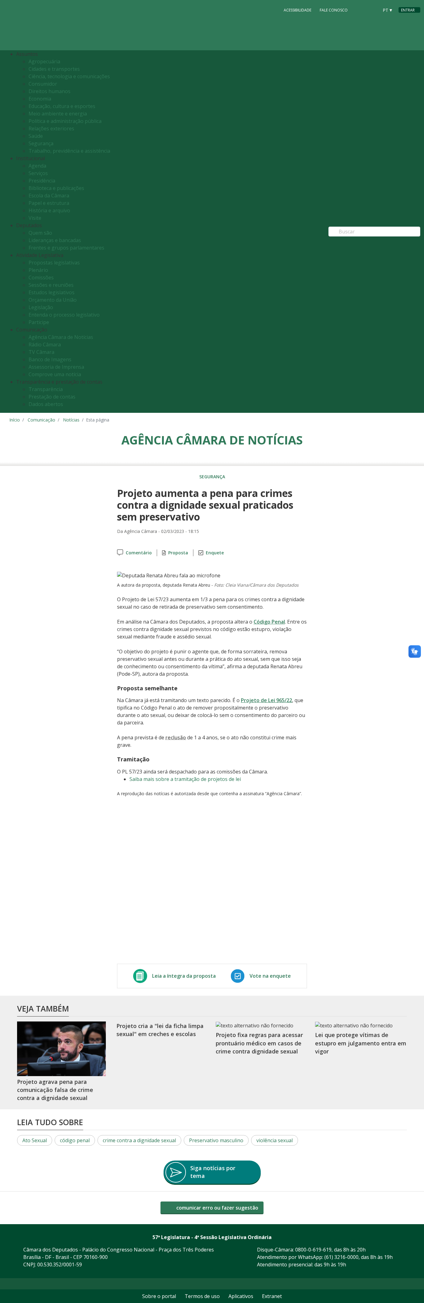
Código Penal (269, 621)
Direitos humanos (49, 91)
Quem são (40, 232)
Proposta (178, 553)
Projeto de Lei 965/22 (266, 700)
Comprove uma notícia (55, 374)
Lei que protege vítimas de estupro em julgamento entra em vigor (360, 1043)
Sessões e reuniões (51, 285)
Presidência (42, 180)
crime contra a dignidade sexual (139, 1140)
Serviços (38, 173)
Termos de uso (202, 1296)
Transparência (46, 389)
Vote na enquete (270, 975)
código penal (75, 1140)
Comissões (41, 277)
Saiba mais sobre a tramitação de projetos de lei (185, 779)
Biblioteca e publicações (56, 188)
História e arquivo (49, 210)
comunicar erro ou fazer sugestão (216, 1207)
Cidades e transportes (54, 68)
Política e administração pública (65, 121)
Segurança (41, 143)
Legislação (41, 307)
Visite (35, 217)
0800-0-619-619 (313, 1249)
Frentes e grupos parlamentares (66, 247)
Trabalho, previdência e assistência (69, 150)
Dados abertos (46, 404)
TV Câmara (41, 352)
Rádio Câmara (45, 344)
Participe (39, 322)
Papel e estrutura (49, 203)
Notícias (71, 420)
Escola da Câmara (49, 195)
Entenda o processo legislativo (64, 314)
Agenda (37, 165)
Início (14, 420)
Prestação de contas (52, 396)
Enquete (215, 553)
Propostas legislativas (54, 262)
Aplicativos (240, 1296)
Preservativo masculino (216, 1140)
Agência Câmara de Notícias (61, 337)
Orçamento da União (53, 299)
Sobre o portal (159, 1296)
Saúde (36, 136)
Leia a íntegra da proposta (184, 975)
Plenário (38, 270)
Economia (40, 98)
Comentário (139, 553)
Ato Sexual (34, 1140)
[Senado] (372, 9)
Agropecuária (44, 61)
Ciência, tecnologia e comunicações (69, 76)
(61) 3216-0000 (341, 1257)
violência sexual (274, 1140)
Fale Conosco (334, 10)
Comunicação (41, 420)
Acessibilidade (297, 10)
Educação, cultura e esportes (62, 106)
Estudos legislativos (51, 292)
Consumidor (43, 83)
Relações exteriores (51, 128)
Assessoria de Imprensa (56, 366)
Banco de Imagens (50, 359)
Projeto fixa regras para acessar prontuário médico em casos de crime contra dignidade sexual (259, 1043)
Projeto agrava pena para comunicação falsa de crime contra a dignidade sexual (55, 1090)
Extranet (272, 1296)
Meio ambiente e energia (58, 113)
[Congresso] (360, 9)
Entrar (408, 10)
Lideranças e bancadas (55, 240)
